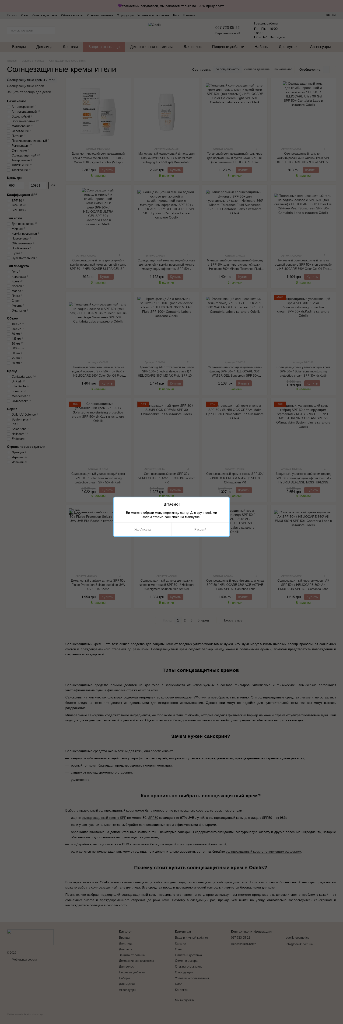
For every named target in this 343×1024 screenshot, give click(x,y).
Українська (142, 529)
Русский (200, 529)
